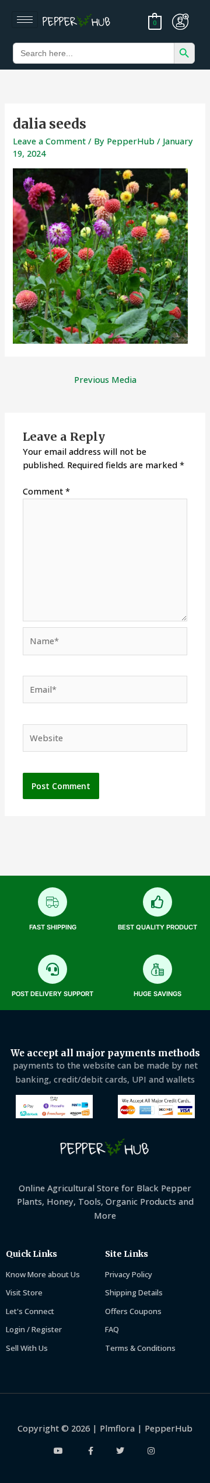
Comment (46, 491)
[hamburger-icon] (25, 19)
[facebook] (90, 1451)
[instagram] (151, 1451)
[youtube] (59, 1451)
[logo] (78, 21)
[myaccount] (180, 21)
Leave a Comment (49, 141)
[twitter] (120, 1451)
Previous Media (105, 379)
